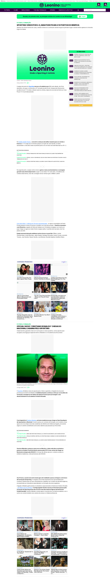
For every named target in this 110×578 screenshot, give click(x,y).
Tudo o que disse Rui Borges (82, 1)
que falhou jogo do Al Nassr (24, 487)
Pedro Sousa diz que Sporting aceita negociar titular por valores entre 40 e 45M (82, 100)
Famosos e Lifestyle (66, 10)
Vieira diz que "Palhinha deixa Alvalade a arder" (17, 1)
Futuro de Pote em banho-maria (68, 1)
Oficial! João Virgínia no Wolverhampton (97, 1)
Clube (16, 10)
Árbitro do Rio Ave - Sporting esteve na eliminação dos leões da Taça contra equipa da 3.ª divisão (83, 67)
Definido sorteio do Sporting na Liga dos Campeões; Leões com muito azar (82, 56)
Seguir (83, 16)
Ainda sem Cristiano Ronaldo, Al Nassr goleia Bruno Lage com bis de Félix (45, 433)
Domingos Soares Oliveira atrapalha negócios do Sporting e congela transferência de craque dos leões (83, 73)
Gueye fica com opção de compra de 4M (51, 1)
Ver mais (81, 105)
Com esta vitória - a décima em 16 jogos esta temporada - (32, 223)
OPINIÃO (52, 10)
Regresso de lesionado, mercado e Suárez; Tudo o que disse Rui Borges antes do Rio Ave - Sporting (83, 84)
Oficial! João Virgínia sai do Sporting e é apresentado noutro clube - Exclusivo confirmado (83, 95)
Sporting (31, 86)
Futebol (7, 10)
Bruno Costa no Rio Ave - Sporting (35, 1)
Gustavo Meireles (31, 420)
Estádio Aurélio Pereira (24, 142)
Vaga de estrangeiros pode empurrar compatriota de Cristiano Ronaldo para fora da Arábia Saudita (82, 89)
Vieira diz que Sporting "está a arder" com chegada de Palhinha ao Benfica (83, 61)
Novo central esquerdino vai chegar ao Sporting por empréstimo (82, 78)
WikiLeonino (26, 10)
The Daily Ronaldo (40, 10)
